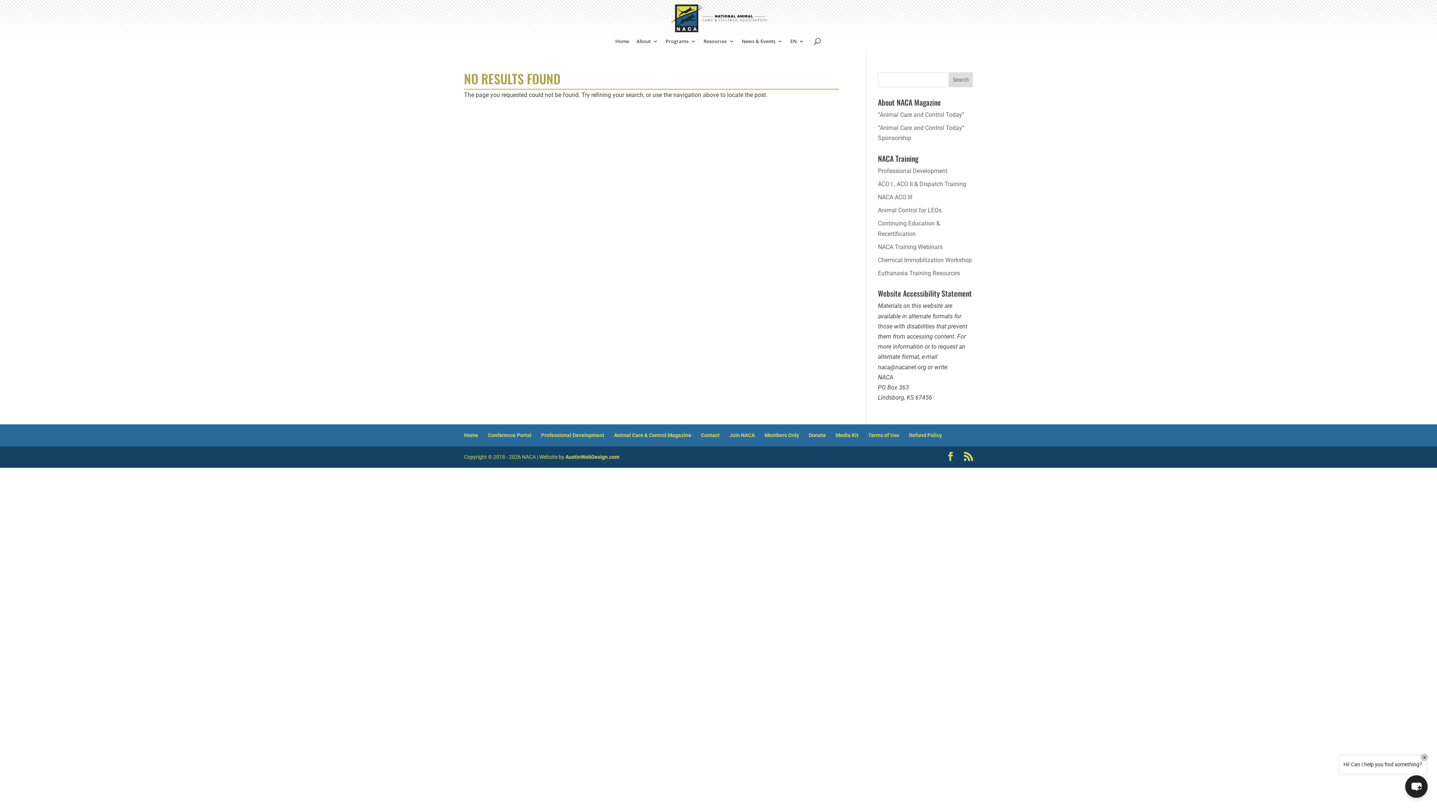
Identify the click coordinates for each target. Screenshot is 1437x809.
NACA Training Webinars (910, 247)
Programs (677, 42)
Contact (710, 435)
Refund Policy (925, 435)
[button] (1416, 786)
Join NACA (742, 435)
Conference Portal (509, 435)
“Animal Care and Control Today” (921, 114)
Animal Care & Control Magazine (652, 435)
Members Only (782, 435)
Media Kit (847, 435)
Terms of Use (883, 435)
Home (622, 42)
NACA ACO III (895, 197)
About (644, 42)
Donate (817, 435)
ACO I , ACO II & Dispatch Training (922, 184)
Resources (715, 42)
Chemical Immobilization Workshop (925, 260)
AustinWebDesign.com (592, 457)
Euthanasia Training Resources (919, 273)
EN (793, 42)
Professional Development (913, 171)
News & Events (758, 42)
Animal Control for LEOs (910, 210)
